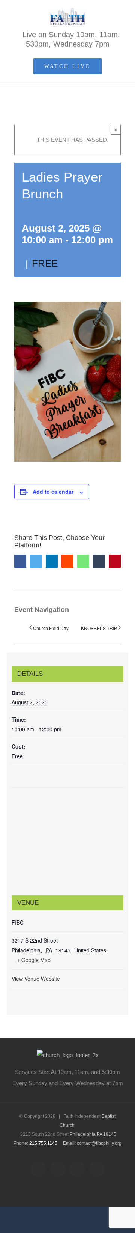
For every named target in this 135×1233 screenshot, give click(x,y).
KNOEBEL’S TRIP (99, 628)
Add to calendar (53, 491)
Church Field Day (51, 628)
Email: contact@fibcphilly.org (92, 1143)
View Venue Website (36, 978)
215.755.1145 (43, 1143)
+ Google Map (34, 960)
